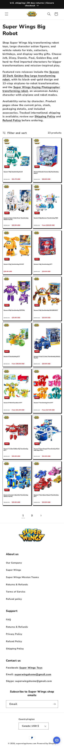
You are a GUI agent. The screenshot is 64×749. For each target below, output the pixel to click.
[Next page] (40, 515)
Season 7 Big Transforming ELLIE (13, 172)
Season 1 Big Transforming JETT (43, 264)
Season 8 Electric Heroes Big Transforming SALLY (46, 172)
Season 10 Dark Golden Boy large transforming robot (31, 75)
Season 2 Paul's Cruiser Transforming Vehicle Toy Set (47, 357)
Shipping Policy (45, 116)
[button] (6, 14)
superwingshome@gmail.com (33, 674)
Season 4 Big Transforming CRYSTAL (14, 310)
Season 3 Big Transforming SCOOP (14, 264)
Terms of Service (15, 591)
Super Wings (13, 569)
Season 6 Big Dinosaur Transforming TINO (46, 218)
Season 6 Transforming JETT (12, 356)
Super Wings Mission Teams (22, 577)
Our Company (14, 562)
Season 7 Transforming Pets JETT (43, 403)
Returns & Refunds (17, 584)
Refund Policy (12, 120)
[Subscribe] (54, 704)
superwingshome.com (26, 743)
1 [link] (23, 515)
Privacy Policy (14, 634)
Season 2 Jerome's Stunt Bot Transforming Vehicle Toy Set (16, 495)
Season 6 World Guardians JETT (13, 403)
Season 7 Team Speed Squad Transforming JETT (46, 495)
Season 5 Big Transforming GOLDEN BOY (46, 310)
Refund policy (14, 599)
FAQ (8, 619)
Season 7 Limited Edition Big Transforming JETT (16, 449)
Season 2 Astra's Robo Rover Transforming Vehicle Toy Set (16, 218)
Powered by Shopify (46, 743)
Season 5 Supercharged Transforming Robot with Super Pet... (46, 449)
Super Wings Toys (30, 667)
